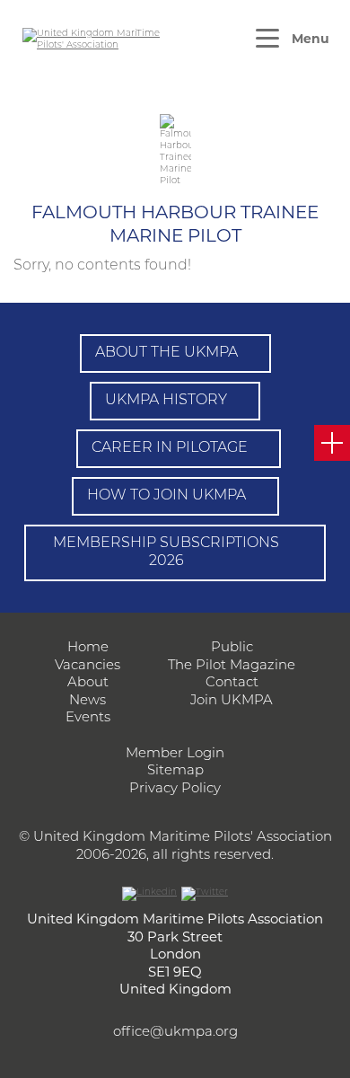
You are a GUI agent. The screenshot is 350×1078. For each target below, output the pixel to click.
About (88, 683)
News (87, 701)
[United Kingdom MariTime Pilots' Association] (94, 39)
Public (232, 648)
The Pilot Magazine (231, 666)
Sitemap (175, 771)
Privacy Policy (175, 789)
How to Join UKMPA (166, 496)
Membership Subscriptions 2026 (166, 553)
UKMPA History (166, 400)
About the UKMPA (166, 353)
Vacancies (87, 666)
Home (88, 648)
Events (88, 718)
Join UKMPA (231, 701)
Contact (232, 683)
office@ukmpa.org (175, 1032)
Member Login (175, 754)
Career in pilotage (170, 448)
